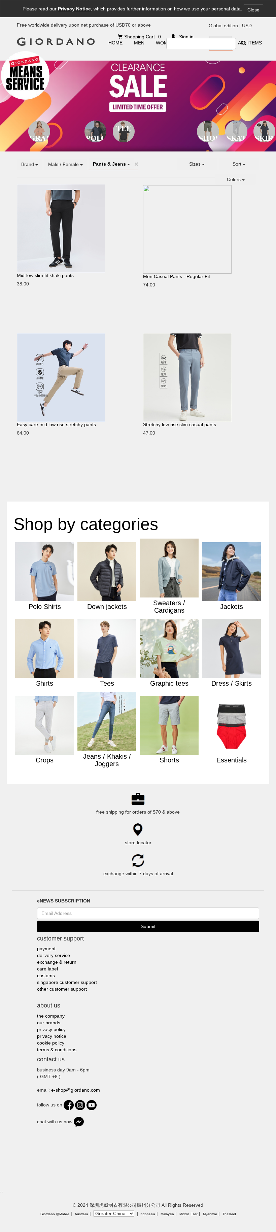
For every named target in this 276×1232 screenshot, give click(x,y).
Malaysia (167, 1214)
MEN (139, 42)
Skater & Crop (236, 138)
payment (46, 948)
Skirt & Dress (264, 138)
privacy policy (51, 1029)
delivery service (53, 955)
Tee (123, 129)
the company (51, 1016)
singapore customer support (67, 982)
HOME (115, 42)
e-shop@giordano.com (75, 1090)
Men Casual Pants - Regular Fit (176, 276)
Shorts (208, 138)
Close (253, 9)
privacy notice (51, 1036)
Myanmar (210, 1214)
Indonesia (147, 1214)
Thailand (229, 1214)
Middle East (188, 1214)
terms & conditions (56, 1049)
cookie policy (50, 1043)
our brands (48, 1022)
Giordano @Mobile (54, 1214)
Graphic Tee (39, 138)
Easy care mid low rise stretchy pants (56, 424)
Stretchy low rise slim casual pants (179, 424)
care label (47, 968)
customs (46, 975)
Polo (95, 138)
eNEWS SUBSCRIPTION (63, 900)
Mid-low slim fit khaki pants (45, 275)
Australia (81, 1214)
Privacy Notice (74, 8)
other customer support (62, 989)
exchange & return (56, 962)
